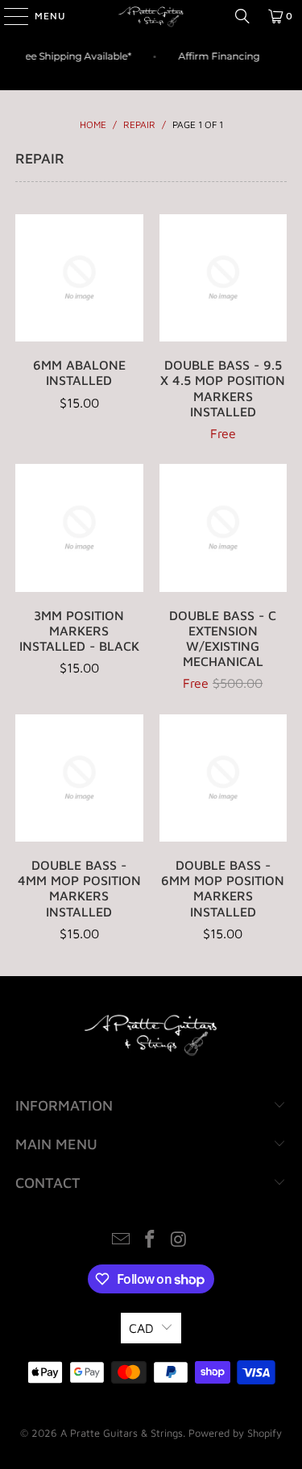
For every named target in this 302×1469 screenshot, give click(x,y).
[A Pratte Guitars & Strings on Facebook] (151, 1241)
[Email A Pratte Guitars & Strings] (122, 1241)
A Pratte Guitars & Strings (121, 1432)
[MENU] (8, 16)
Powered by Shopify (235, 1432)
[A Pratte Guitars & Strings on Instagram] (179, 1241)
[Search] (242, 16)
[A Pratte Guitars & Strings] (151, 16)
